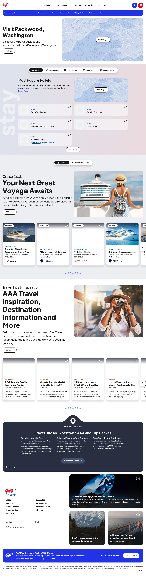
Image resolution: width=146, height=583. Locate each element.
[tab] (36, 70)
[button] (65, 273)
